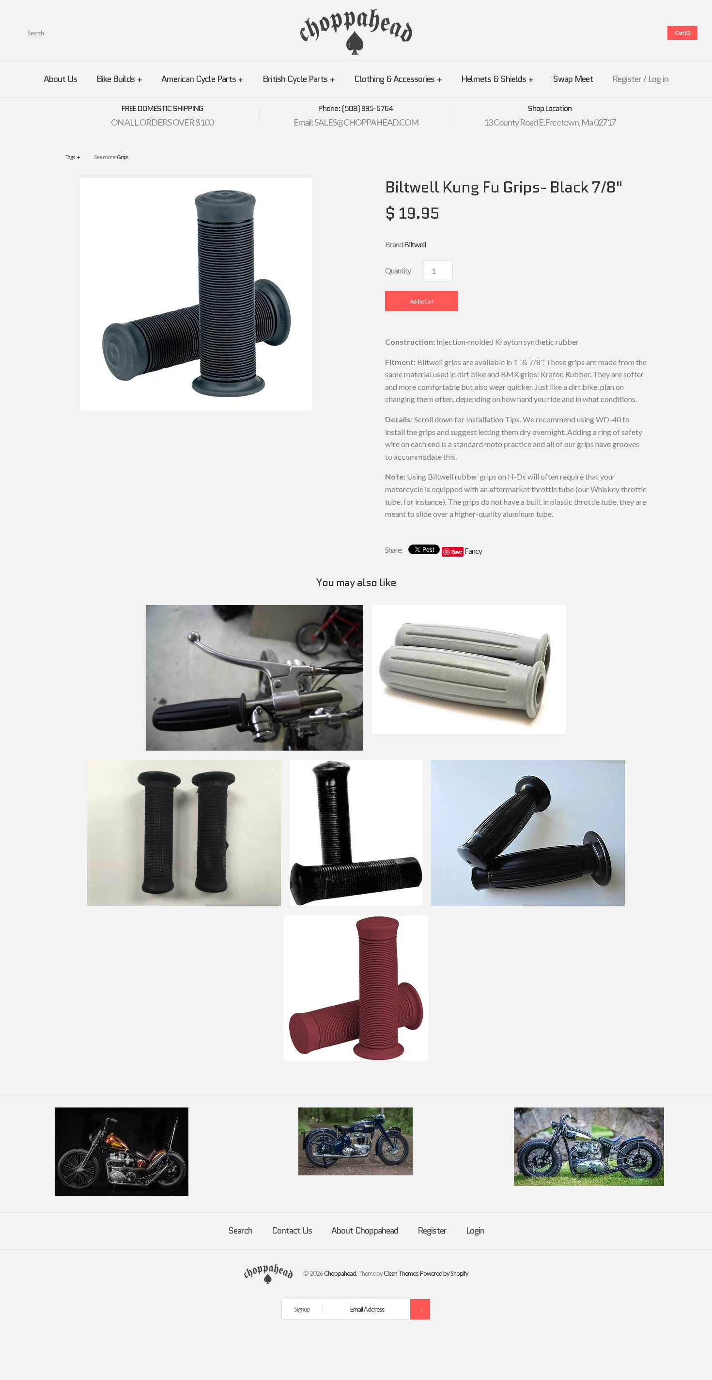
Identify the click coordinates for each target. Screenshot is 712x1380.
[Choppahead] (356, 14)
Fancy (473, 550)
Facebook (588, 33)
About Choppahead (364, 1230)
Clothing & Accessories (398, 79)
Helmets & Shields (497, 79)
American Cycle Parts (202, 79)
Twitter (600, 33)
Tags (72, 156)
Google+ (623, 33)
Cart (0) (682, 32)
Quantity (398, 270)
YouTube (646, 33)
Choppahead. (340, 1273)
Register (626, 79)
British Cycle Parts (299, 79)
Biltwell (415, 244)
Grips (122, 156)
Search (240, 1230)
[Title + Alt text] (121, 1194)
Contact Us (292, 1230)
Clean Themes (401, 1273)
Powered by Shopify (444, 1273)
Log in (658, 79)
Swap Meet (573, 79)
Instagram (635, 33)
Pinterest (611, 33)
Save (456, 551)
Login (475, 1230)
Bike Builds (119, 79)
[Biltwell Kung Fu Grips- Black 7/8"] (196, 184)
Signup (302, 1309)
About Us (60, 79)
